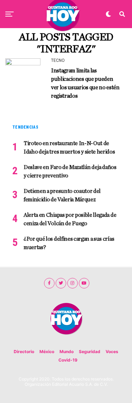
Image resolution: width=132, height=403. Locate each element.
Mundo (66, 351)
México (46, 351)
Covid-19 (67, 360)
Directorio (24, 351)
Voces (112, 351)
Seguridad (89, 351)
